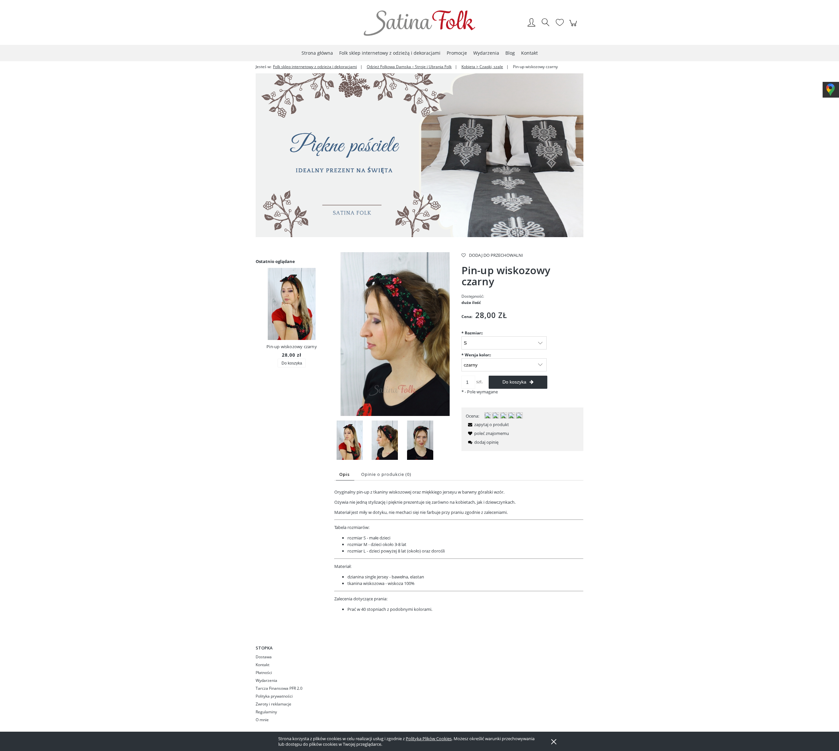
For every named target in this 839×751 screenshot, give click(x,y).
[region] (419, 155)
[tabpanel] (458, 550)
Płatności (264, 672)
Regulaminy (266, 712)
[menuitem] (317, 53)
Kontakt (262, 664)
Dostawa (264, 657)
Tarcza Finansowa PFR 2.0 (279, 688)
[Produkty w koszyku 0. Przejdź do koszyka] (574, 26)
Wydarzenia (266, 680)
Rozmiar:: (472, 333)
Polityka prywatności (274, 696)
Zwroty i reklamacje (273, 704)
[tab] (345, 474)
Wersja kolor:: (476, 355)
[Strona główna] (419, 23)
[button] (487, 424)
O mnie (262, 720)
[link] (419, 155)
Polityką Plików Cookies (429, 739)
